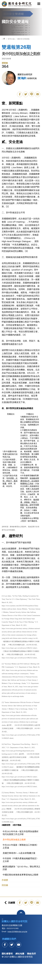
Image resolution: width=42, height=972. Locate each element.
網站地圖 (20, 953)
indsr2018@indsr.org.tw (17, 931)
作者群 (5, 880)
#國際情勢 (6, 825)
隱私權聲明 (7, 953)
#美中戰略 (17, 825)
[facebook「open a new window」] (19, 94)
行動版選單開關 (38, 4)
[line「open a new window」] (31, 94)
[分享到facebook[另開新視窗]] (4, 944)
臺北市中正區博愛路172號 (12, 925)
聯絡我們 (31, 953)
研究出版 (11, 39)
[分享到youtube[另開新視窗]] (18, 944)
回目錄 (5, 885)
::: (2, 39)
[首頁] (4, 38)
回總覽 (11, 902)
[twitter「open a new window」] (25, 94)
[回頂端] (21, 914)
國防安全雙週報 (23, 39)
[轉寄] (37, 94)
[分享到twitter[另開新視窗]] (11, 944)
